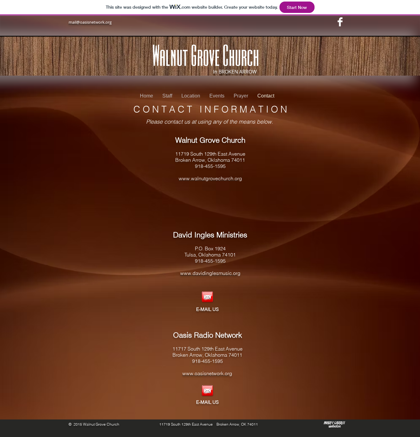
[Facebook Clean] (340, 21)
